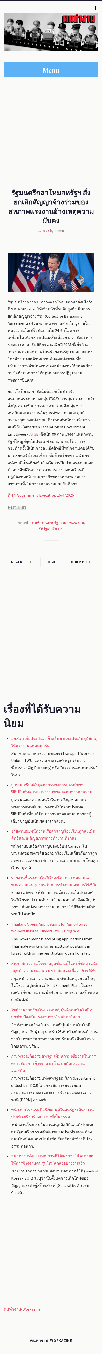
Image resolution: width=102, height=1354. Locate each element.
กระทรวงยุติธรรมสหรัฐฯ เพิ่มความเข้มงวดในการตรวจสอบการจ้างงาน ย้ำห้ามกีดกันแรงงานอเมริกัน (53, 1063)
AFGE (33, 434)
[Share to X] (19, 507)
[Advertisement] (51, 131)
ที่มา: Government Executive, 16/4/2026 (41, 495)
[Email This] (9, 507)
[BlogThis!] (14, 507)
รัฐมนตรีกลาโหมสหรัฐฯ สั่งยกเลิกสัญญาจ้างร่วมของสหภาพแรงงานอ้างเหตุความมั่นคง (51, 206)
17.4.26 (43, 230)
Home (51, 562)
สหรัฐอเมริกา (48, 528)
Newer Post (21, 562)
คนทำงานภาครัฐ (45, 522)
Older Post (81, 562)
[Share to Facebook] (24, 507)
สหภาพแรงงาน (72, 522)
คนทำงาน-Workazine (22, 1309)
